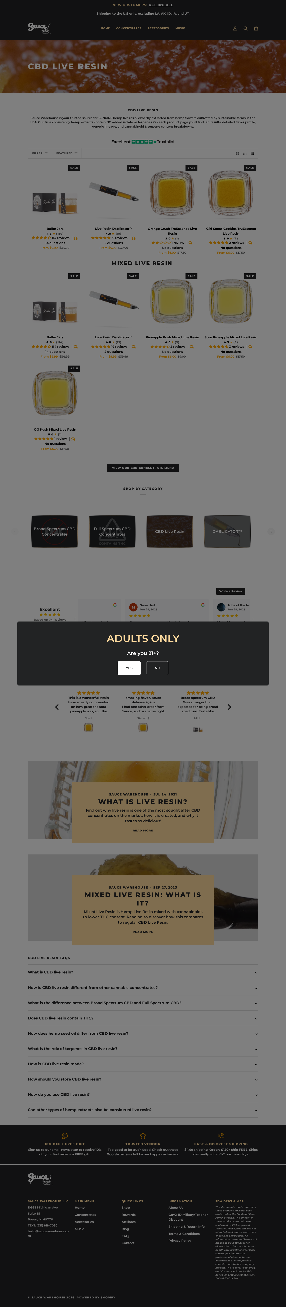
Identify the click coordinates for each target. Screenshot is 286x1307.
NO (157, 668)
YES (129, 668)
